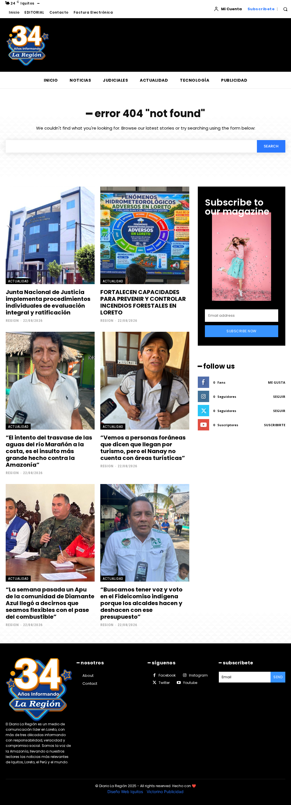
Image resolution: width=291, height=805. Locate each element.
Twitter (164, 682)
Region (12, 320)
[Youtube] (178, 683)
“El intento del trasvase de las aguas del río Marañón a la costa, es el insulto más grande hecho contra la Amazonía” (49, 451)
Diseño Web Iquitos (125, 791)
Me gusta (276, 382)
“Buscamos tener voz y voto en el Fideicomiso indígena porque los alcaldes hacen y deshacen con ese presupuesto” (141, 603)
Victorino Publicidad (165, 791)
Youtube (190, 682)
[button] (285, 9)
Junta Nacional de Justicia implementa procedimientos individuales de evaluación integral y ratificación (48, 302)
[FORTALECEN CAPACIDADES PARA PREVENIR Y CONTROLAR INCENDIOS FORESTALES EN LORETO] (144, 235)
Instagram (198, 675)
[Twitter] (154, 683)
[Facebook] (154, 675)
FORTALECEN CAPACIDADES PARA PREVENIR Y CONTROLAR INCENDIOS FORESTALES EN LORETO (143, 302)
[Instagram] (184, 675)
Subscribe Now (241, 331)
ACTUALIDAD (18, 281)
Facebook (167, 675)
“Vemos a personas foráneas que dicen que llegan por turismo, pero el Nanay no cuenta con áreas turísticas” (143, 448)
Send (277, 677)
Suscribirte (274, 425)
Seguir (279, 396)
